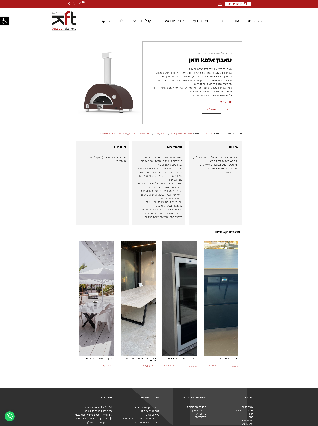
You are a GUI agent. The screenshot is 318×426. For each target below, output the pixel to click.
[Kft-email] (220, 4)
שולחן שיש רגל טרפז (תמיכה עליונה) (141, 359)
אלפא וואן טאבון (184, 133)
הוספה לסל (212, 109)
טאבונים (216, 53)
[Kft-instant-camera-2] (74, 3)
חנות (219, 20)
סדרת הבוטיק (199, 410)
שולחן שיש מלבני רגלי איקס (100, 358)
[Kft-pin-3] (79, 3)
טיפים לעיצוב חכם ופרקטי (145, 422)
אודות (235, 20)
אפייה (172, 133)
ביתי (165, 133)
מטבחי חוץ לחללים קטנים (146, 407)
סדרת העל (200, 413)
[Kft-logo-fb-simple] (69, 3)
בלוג (121, 20)
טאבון (156, 133)
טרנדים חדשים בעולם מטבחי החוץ (141, 418)
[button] (4, 21)
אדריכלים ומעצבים (172, 20)
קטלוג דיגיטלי (142, 20)
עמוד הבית (255, 20)
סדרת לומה (200, 417)
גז (161, 133)
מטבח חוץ (133, 133)
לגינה (149, 133)
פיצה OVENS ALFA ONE (113, 133)
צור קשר (104, 20)
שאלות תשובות (151, 414)
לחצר (142, 133)
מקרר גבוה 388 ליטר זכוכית (182, 358)
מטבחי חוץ (200, 20)
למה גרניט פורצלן (150, 411)
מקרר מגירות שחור (228, 358)
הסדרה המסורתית (196, 407)
